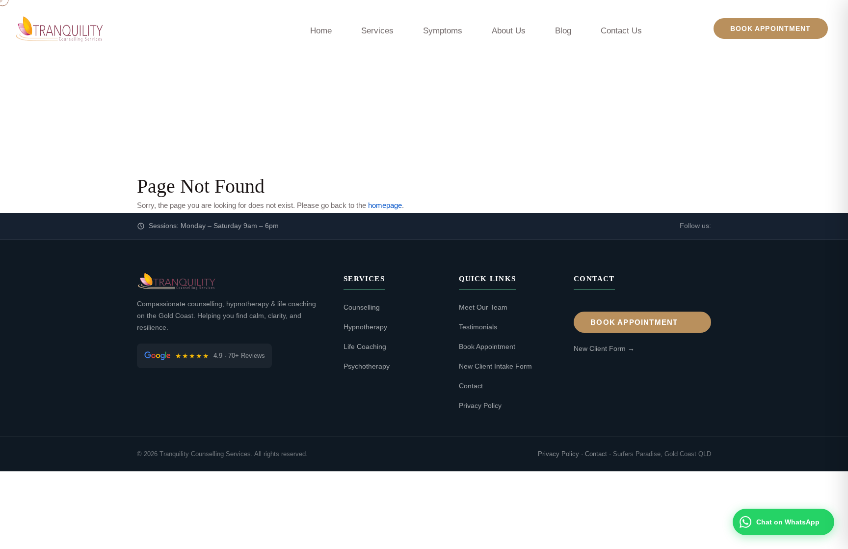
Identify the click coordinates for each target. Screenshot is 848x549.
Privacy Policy (480, 405)
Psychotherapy (367, 366)
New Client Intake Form (495, 366)
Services (377, 30)
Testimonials (478, 327)
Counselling (362, 307)
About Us (509, 30)
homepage (385, 205)
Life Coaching (365, 346)
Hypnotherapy (365, 327)
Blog (563, 30)
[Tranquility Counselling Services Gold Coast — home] (59, 28)
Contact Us (621, 30)
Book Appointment (770, 28)
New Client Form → (604, 348)
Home (321, 30)
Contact (471, 386)
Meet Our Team (483, 307)
